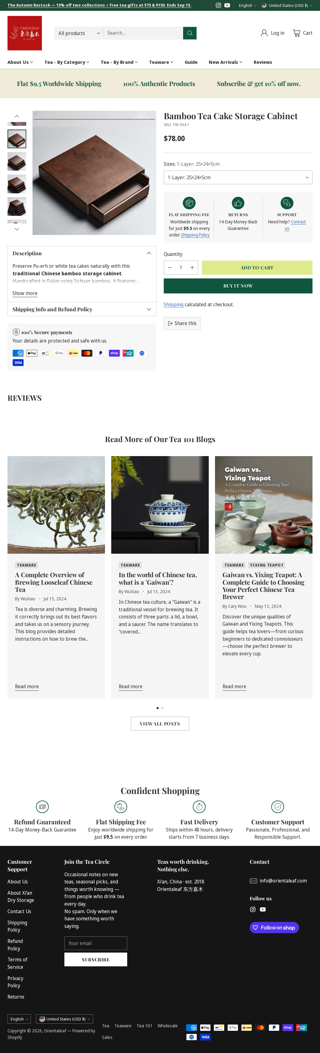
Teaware (123, 1026)
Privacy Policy (15, 982)
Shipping (173, 304)
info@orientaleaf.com (283, 880)
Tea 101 (144, 1026)
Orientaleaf (55, 1031)
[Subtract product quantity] (169, 267)
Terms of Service (18, 963)
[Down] (17, 229)
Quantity (173, 254)
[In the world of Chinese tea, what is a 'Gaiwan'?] (160, 505)
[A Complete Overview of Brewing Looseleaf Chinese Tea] (56, 505)
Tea (105, 1026)
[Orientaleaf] (25, 33)
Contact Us (19, 911)
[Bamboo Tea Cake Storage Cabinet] (94, 173)
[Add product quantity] (192, 267)
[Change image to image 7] (17, 139)
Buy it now (238, 285)
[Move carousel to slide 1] (158, 708)
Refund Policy (15, 945)
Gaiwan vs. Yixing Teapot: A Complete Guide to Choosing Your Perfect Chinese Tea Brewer (263, 585)
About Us (18, 881)
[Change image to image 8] (17, 161)
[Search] (190, 33)
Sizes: (192, 163)
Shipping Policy (195, 235)
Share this (186, 323)
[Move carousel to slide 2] (162, 708)
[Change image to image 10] (17, 206)
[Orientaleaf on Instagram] (218, 6)
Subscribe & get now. (238, 83)
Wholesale (168, 1026)
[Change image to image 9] (17, 184)
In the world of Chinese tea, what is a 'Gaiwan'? (158, 578)
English (245, 5)
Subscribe (95, 959)
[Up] (17, 116)
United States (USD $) (288, 5)
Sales (107, 1037)
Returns (16, 996)
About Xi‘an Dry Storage (21, 896)
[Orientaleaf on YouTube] (227, 6)
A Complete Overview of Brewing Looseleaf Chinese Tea (53, 581)
